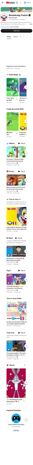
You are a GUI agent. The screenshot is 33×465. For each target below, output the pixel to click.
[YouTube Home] (10, 2)
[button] (4, 17)
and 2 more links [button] (14, 27)
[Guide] (2, 2)
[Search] (17, 2)
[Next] (26, 87)
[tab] (9, 36)
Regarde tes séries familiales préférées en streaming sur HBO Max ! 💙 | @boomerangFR (17, 66)
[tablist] (16, 36)
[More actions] (17, 99)
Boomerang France (11, 163)
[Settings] (21, 2)
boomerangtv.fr (6, 27)
